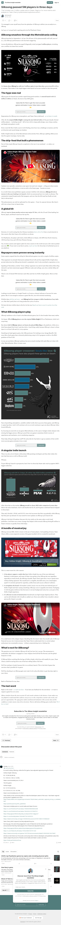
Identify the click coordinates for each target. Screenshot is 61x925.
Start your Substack (26, 917)
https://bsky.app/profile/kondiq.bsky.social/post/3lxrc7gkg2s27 (20, 814)
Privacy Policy (42, 896)
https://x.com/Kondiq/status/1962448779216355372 (18, 816)
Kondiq (5, 766)
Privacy (30, 914)
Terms (34, 914)
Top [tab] (3, 851)
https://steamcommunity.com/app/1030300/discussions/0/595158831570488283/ (26, 819)
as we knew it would (51, 116)
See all (4, 890)
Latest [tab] (7, 851)
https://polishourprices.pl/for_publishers (14, 803)
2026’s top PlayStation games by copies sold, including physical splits (24, 856)
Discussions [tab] (13, 851)
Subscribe (49, 2)
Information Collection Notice (30, 896)
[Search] (58, 851)
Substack (22, 921)
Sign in (57, 2)
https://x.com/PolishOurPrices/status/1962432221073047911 (20, 811)
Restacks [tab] (11, 751)
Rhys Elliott (8, 15)
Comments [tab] (5, 751)
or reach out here (19, 690)
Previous (7, 740)
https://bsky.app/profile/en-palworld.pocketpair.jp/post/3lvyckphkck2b (22, 828)
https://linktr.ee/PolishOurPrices (12, 840)
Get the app (38, 917)
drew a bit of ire (38, 232)
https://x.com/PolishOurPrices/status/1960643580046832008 (20, 809)
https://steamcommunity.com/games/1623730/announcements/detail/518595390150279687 (29, 833)
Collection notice (41, 914)
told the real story (14, 299)
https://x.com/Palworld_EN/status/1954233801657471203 (19, 831)
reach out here (33, 246)
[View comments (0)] (19, 863)
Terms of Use (38, 894)
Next (54, 740)
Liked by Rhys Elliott (9, 768)
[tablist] (8, 751)
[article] (30, 859)
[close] (45, 869)
